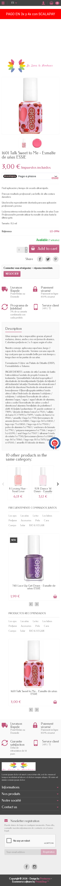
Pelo (37, 520)
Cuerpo (12, 525)
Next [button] (37, 604)
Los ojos (12, 515)
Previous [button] (31, 604)
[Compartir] (40, 259)
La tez (35, 515)
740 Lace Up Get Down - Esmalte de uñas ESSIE (33, 587)
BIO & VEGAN (36, 525)
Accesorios (26, 520)
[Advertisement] (30, 38)
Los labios (47, 515)
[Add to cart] (55, 596)
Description (13, 329)
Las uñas (25, 515)
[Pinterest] (56, 259)
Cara (46, 520)
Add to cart (47, 248)
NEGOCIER (12, 273)
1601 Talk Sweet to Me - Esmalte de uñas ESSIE (34, 693)
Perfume (12, 520)
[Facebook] (26, 867)
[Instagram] (34, 867)
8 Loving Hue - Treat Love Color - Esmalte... (18, 493)
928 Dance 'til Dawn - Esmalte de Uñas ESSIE (43, 491)
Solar (22, 525)
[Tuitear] (48, 259)
